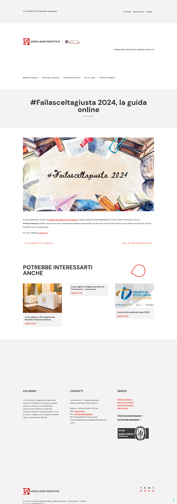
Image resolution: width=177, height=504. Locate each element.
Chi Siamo (127, 12)
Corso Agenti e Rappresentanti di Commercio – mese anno (87, 288)
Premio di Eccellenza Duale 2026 (133, 312)
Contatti (149, 12)
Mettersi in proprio (30, 78)
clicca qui (42, 232)
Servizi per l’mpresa (125, 402)
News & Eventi (138, 12)
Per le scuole (90, 78)
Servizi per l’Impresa (50, 78)
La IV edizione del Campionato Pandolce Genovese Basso (40, 318)
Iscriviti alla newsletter (128, 419)
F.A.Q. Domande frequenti (129, 416)
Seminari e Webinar (107, 78)
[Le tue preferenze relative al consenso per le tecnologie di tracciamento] (173, 500)
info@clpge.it (79, 411)
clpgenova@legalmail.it (83, 414)
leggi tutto (30, 323)
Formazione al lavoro (71, 78)
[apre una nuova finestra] (141, 487)
